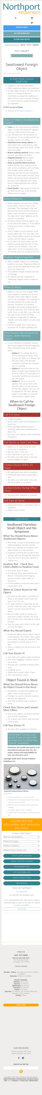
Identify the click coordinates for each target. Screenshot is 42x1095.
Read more (21, 893)
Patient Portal (22, 18)
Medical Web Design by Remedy (15, 1063)
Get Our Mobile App (34, 24)
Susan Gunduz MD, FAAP (21, 1035)
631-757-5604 (29, 29)
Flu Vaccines (21, 876)
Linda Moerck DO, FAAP (21, 1038)
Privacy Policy (25, 1064)
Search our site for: (21, 1048)
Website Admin (33, 1064)
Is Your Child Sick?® (22, 25)
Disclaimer (15, 1064)
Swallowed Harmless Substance (20, 95)
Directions (21, 989)
